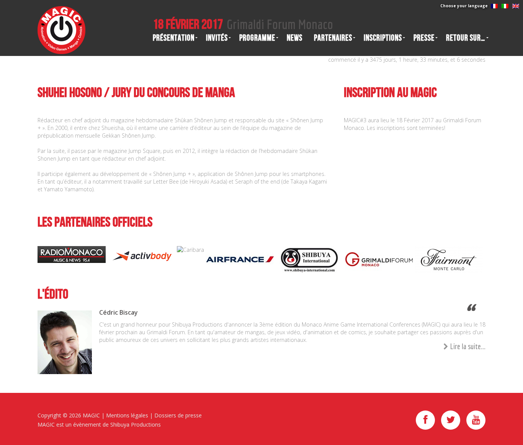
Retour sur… (465, 38)
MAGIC (91, 415)
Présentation (173, 38)
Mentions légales (127, 415)
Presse (424, 38)
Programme (257, 38)
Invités (217, 38)
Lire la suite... (467, 346)
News (294, 38)
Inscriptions (383, 38)
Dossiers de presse (178, 415)
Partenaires (333, 38)
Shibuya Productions (135, 424)
